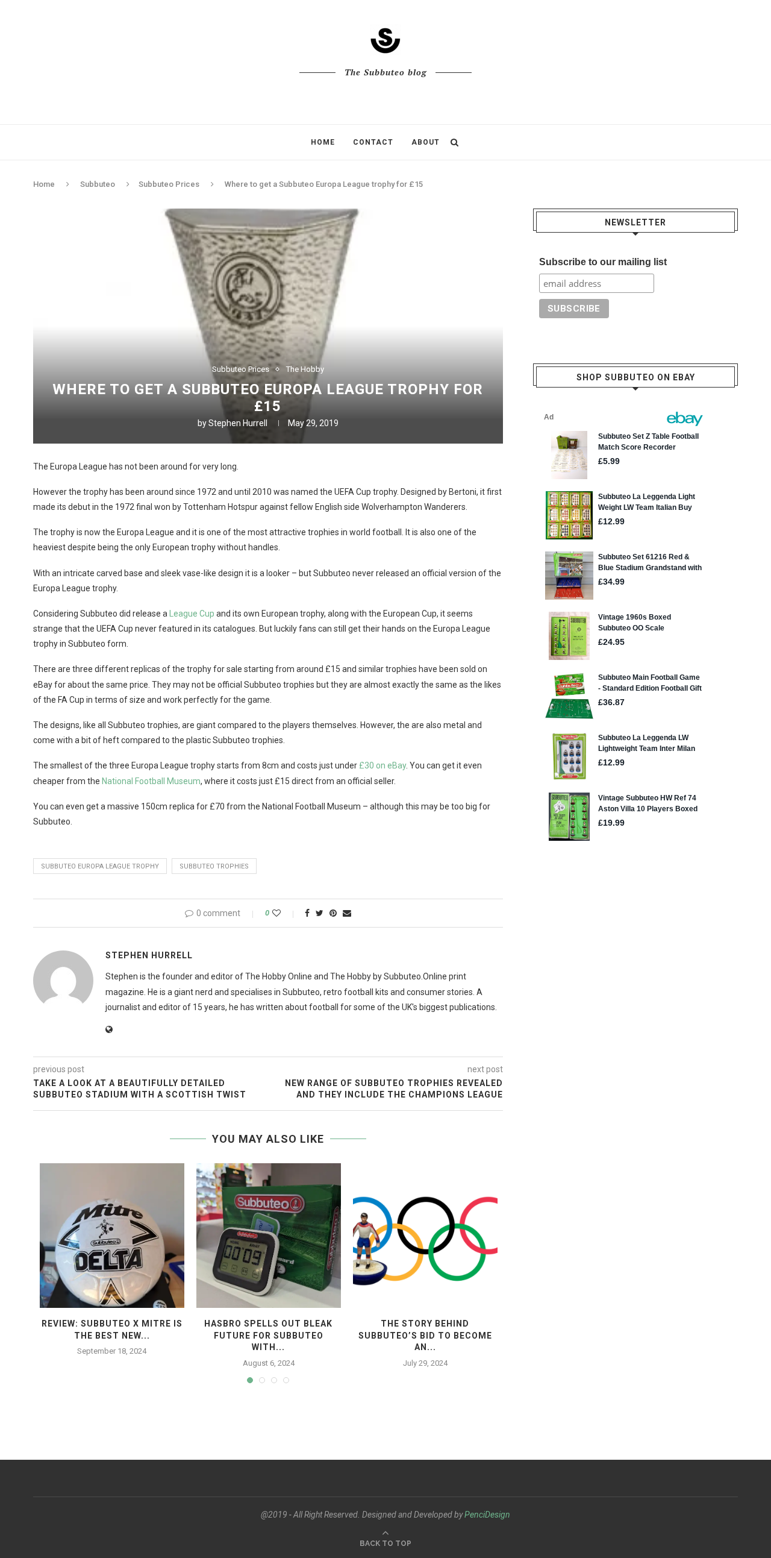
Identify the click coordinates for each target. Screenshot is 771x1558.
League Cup (191, 613)
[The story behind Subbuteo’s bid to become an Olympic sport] (425, 1235)
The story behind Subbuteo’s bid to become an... (425, 1335)
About (425, 142)
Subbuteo (97, 184)
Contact (373, 142)
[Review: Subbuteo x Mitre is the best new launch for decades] (112, 1235)
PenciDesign (487, 1514)
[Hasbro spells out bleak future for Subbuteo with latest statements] (268, 1235)
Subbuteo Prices (169, 184)
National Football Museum (151, 781)
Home (323, 142)
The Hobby (305, 369)
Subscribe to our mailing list (603, 262)
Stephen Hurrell (237, 423)
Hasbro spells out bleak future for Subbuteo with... (268, 1335)
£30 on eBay (382, 765)
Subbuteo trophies (214, 866)
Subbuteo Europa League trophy (100, 866)
